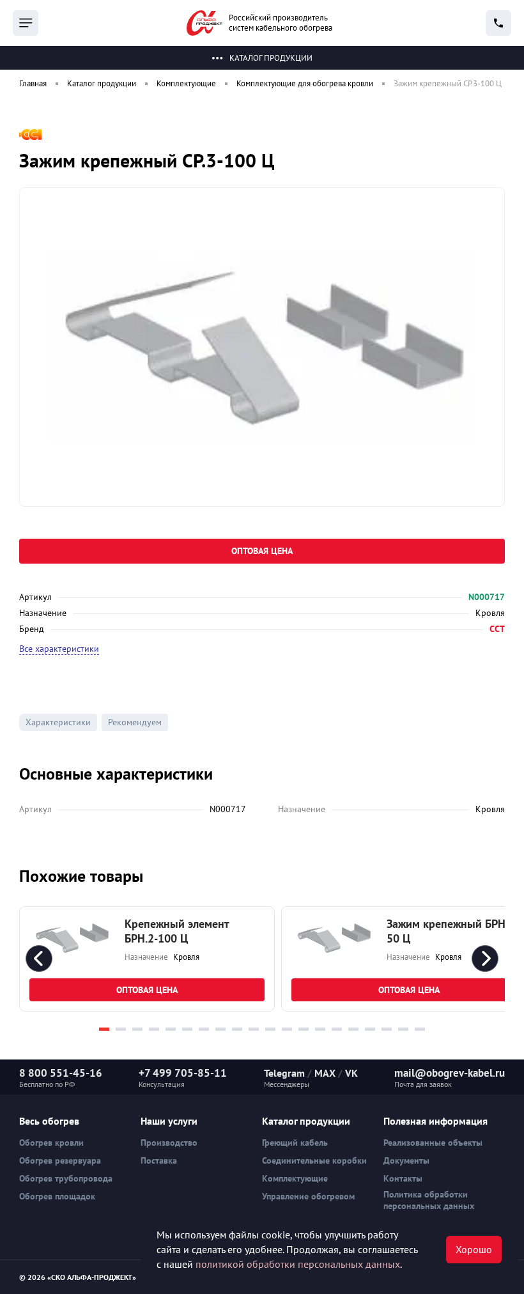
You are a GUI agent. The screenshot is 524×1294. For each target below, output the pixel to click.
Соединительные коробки (314, 1160)
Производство (169, 1142)
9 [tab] (237, 1029)
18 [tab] (386, 1029)
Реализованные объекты (432, 1142)
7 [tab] (204, 1029)
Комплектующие (295, 1178)
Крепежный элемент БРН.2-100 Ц (177, 931)
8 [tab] (220, 1029)
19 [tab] (403, 1029)
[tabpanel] (147, 959)
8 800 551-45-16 (60, 1073)
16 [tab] (353, 1029)
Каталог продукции (270, 57)
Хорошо (474, 1249)
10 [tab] (254, 1029)
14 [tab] (320, 1029)
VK (351, 1073)
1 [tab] (104, 1029)
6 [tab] (187, 1029)
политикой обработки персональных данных (298, 1264)
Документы (406, 1160)
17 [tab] (370, 1029)
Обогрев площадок (57, 1196)
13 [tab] (303, 1029)
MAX (324, 1073)
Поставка (159, 1160)
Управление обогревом (308, 1196)
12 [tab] (287, 1029)
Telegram (284, 1073)
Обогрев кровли (51, 1142)
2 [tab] (121, 1029)
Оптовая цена (262, 551)
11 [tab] (270, 1029)
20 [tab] (420, 1029)
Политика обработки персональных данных (428, 1200)
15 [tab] (337, 1029)
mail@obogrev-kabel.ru (449, 1073)
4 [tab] (154, 1029)
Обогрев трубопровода (65, 1178)
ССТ (497, 629)
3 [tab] (137, 1029)
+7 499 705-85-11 (183, 1073)
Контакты (402, 1178)
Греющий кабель (295, 1142)
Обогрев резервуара (60, 1160)
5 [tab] (171, 1029)
